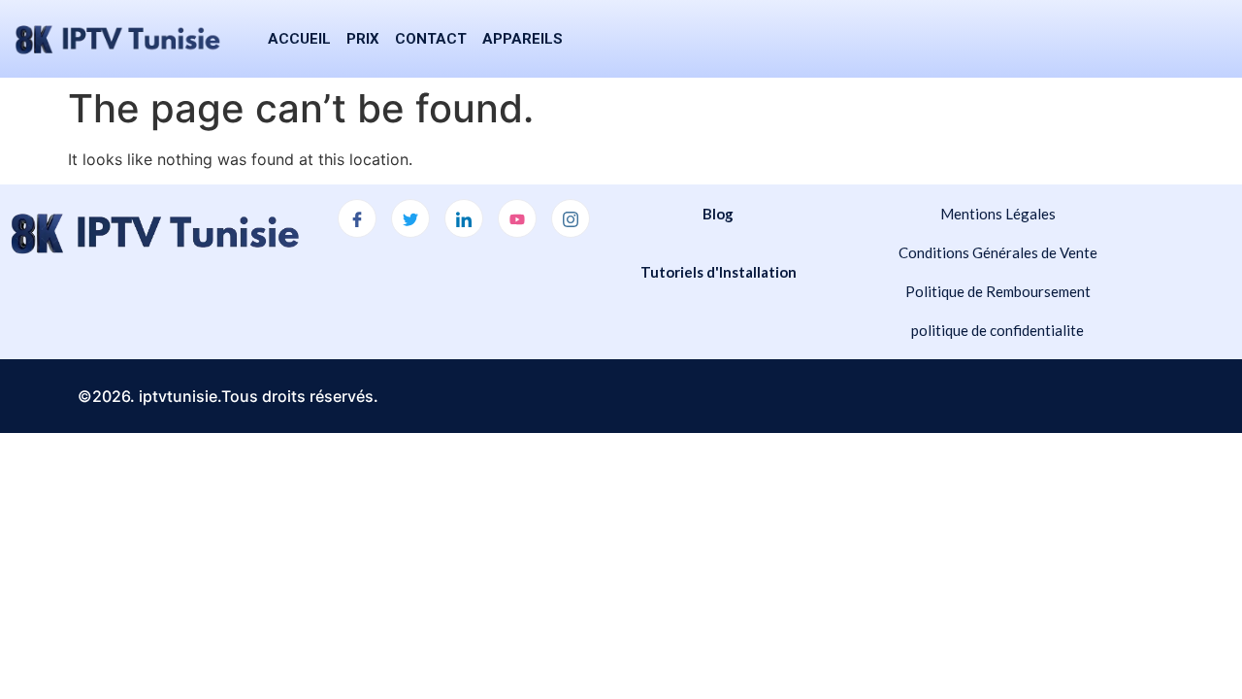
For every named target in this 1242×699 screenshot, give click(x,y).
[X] (410, 218)
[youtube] (517, 218)
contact (431, 39)
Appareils (522, 39)
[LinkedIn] (463, 218)
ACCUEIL (299, 39)
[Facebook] (357, 218)
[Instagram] (570, 218)
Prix (362, 39)
